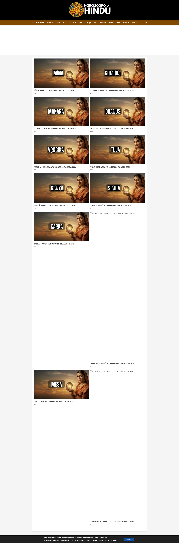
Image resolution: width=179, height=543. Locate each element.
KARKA (65, 23)
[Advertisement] (89, 39)
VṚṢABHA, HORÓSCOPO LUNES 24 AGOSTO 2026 (112, 521)
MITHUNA (103, 23)
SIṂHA (111, 23)
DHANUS (50, 23)
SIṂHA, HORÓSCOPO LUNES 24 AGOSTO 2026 (110, 205)
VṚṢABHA (126, 23)
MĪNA (95, 23)
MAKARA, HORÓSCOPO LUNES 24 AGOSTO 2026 (55, 128)
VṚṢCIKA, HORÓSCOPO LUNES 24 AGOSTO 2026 (55, 167)
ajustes (114, 540)
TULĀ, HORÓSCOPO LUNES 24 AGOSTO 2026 (110, 167)
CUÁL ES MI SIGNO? (38, 23)
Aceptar (129, 539)
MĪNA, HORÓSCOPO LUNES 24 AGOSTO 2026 (54, 90)
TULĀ (118, 23)
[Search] (146, 23)
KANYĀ (58, 23)
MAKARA (81, 23)
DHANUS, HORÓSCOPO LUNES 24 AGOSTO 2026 (111, 128)
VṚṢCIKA (134, 23)
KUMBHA (73, 23)
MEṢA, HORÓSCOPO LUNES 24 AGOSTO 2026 (53, 401)
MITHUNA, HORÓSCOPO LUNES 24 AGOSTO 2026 (112, 363)
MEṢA (89, 23)
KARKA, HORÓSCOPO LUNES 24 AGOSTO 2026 (54, 244)
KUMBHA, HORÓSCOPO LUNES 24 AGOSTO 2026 (112, 90)
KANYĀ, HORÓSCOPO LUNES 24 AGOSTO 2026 (54, 205)
